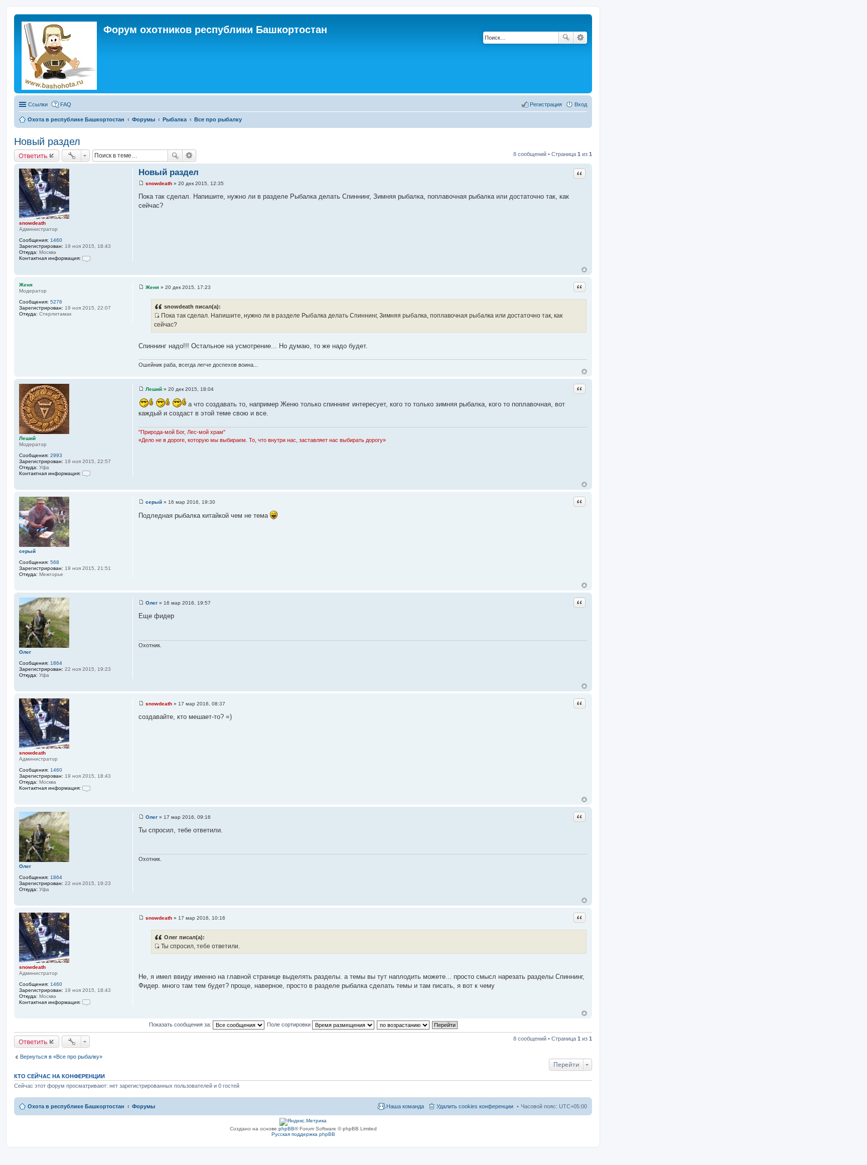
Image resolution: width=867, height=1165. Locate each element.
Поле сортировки (289, 1025)
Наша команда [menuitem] (405, 1106)
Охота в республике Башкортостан (76, 1106)
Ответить (33, 155)
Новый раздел (47, 141)
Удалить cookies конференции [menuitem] (475, 1106)
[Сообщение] (141, 183)
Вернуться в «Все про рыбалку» (61, 1057)
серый (27, 551)
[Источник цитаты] (157, 315)
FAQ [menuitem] (65, 104)
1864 (56, 663)
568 (54, 562)
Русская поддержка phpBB (303, 1134)
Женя (26, 284)
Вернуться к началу (584, 269)
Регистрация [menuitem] (546, 104)
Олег (25, 652)
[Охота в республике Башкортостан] (60, 54)
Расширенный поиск (580, 38)
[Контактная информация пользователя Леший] (86, 473)
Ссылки (38, 104)
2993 (56, 455)
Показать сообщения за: (181, 1025)
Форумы (143, 1106)
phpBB (286, 1128)
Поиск (565, 38)
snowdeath (32, 223)
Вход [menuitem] (580, 104)
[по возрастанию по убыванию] (403, 1025)
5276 (56, 302)
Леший (27, 438)
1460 (56, 240)
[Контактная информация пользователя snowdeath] (86, 258)
